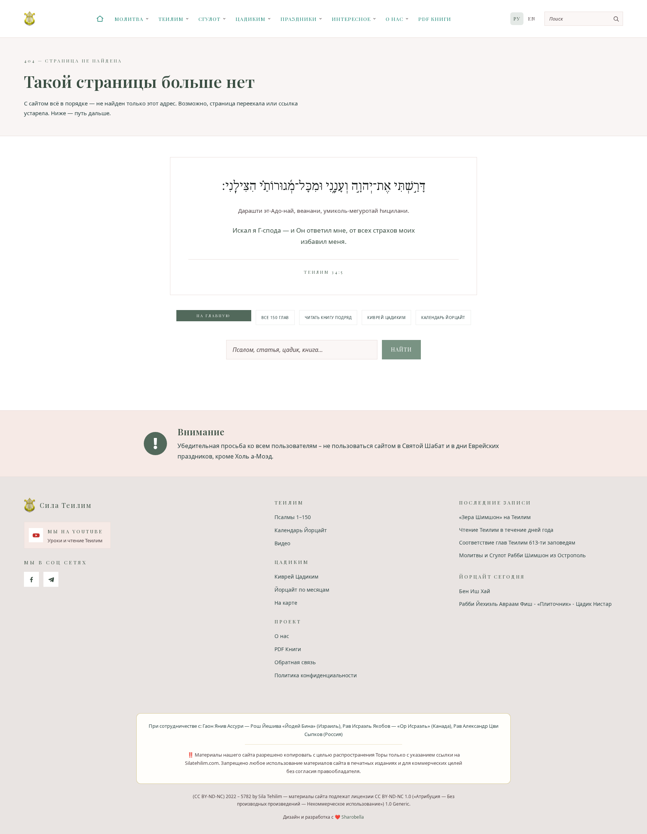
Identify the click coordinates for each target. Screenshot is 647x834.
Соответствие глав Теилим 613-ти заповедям (517, 542)
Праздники (298, 18)
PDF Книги (434, 18)
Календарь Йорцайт (443, 317)
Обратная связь (295, 662)
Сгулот (209, 18)
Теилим (170, 18)
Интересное (351, 18)
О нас (394, 18)
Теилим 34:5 (323, 272)
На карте (285, 602)
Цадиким (250, 18)
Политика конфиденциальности (315, 675)
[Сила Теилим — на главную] (29, 18)
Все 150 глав (275, 317)
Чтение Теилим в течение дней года (506, 529)
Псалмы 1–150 (292, 517)
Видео (282, 543)
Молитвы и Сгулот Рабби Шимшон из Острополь (522, 555)
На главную (214, 315)
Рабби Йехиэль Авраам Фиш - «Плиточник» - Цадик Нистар (535, 603)
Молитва (129, 18)
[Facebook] (31, 579)
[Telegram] (50, 579)
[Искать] (616, 19)
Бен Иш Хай (474, 591)
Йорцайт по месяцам (301, 589)
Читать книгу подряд (328, 317)
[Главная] (100, 18)
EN (531, 18)
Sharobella (352, 817)
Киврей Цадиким (386, 317)
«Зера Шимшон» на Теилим (495, 517)
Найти (401, 349)
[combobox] (583, 19)
